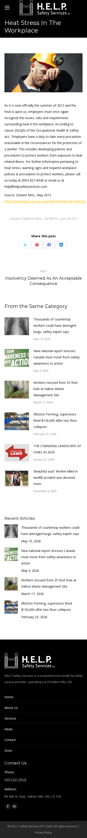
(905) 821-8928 (15, 779)
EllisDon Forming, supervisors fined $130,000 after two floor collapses (55, 420)
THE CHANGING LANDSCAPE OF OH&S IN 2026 (57, 449)
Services (10, 718)
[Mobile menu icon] (7, 7)
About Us (11, 708)
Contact (10, 740)
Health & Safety (31, 219)
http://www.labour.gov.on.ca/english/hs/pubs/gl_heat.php (45, 201)
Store (8, 750)
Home (8, 697)
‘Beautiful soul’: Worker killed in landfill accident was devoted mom (55, 477)
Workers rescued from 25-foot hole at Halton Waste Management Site (55, 388)
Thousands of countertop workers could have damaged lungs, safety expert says (54, 325)
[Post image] (16, 326)
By (51, 219)
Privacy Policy (43, 832)
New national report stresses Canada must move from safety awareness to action (56, 357)
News (8, 729)
